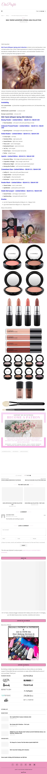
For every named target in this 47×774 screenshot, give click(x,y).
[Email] (43, 11)
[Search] (45, 11)
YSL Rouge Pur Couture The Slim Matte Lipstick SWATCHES (24, 742)
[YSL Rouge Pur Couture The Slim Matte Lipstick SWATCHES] (5, 744)
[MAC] (28, 690)
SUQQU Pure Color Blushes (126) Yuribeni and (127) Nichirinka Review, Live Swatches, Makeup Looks (27, 732)
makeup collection (24, 451)
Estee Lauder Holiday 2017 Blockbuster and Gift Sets (14, 757)
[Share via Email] (30, 475)
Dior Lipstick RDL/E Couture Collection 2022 (20, 717)
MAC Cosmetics (15, 451)
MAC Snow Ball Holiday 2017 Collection (19, 749)
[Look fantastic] (6, 695)
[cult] (6, 699)
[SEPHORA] (28, 675)
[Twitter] (37, 11)
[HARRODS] (6, 684)
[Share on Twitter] (27, 475)
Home (2, 15)
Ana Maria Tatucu (10, 514)
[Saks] (28, 695)
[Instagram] (21, 765)
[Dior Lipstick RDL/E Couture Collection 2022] (12, 494)
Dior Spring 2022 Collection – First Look (34, 503)
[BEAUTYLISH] (6, 689)
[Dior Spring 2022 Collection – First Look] (34, 494)
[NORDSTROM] (5, 675)
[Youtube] (41, 11)
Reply (45, 515)
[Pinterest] (40, 11)
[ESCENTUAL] (28, 684)
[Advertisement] (23, 32)
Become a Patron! (6, 625)
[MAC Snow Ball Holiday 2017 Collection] (5, 751)
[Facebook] (36, 11)
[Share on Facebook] (26, 475)
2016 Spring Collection (6, 451)
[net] (28, 699)
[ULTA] (6, 680)
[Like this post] (25, 475)
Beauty (7, 15)
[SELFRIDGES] (28, 680)
